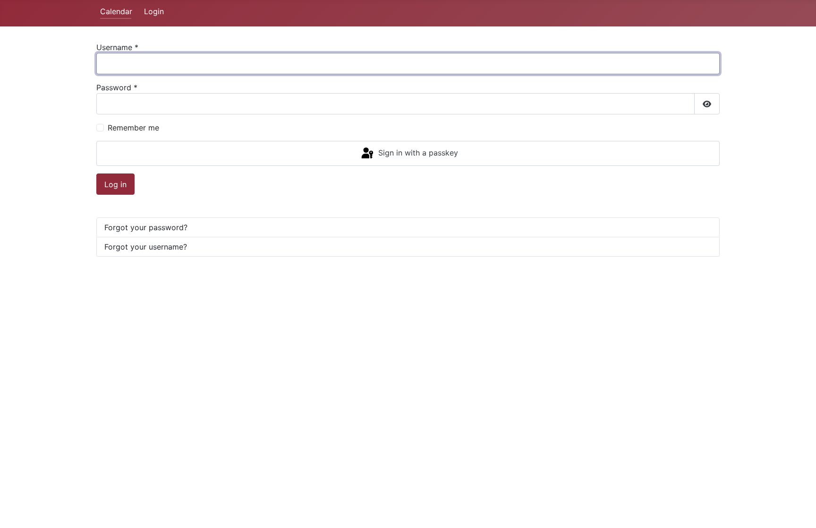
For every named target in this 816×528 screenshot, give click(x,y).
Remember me (133, 127)
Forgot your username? (145, 246)
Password (116, 87)
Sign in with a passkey (417, 152)
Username (117, 47)
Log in (115, 184)
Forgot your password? (145, 227)
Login (154, 11)
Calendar (116, 11)
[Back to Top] (799, 510)
